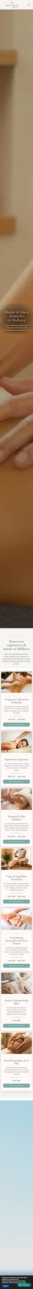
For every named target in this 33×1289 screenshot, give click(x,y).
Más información (17, 716)
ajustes (24, 1282)
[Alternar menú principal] (28, 4)
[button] (24, 1285)
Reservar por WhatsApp (16, 724)
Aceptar (6, 1286)
